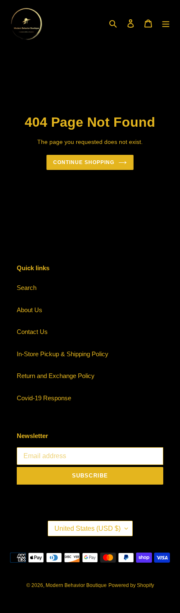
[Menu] (166, 23)
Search (26, 287)
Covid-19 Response (44, 398)
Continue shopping (83, 162)
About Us (29, 309)
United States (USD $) (87, 528)
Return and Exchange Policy (56, 375)
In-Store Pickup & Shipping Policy (62, 353)
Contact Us (32, 331)
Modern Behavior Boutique (76, 585)
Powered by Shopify (131, 585)
